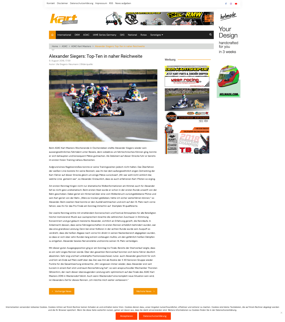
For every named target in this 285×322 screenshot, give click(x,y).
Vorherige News (63, 291)
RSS (111, 3)
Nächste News (143, 291)
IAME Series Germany (104, 34)
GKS (122, 34)
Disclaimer (62, 3)
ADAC (86, 34)
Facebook (226, 3)
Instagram (231, 3)
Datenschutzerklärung (81, 3)
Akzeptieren (126, 316)
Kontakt (51, 3)
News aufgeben (123, 3)
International (64, 34)
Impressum (101, 3)
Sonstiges (155, 34)
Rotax (144, 34)
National (132, 34)
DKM (77, 34)
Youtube (236, 3)
